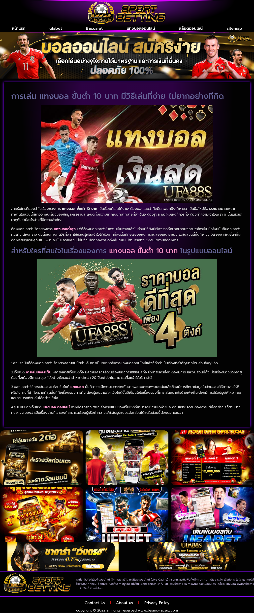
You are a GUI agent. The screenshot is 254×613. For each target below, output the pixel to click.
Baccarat (94, 28)
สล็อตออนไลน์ (191, 28)
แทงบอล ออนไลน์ (56, 407)
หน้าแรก (18, 28)
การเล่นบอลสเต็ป (38, 372)
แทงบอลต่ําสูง (65, 229)
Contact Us (95, 603)
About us (124, 603)
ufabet (55, 28)
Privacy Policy (156, 603)
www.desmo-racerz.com (158, 610)
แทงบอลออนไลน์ (141, 28)
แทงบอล (77, 387)
